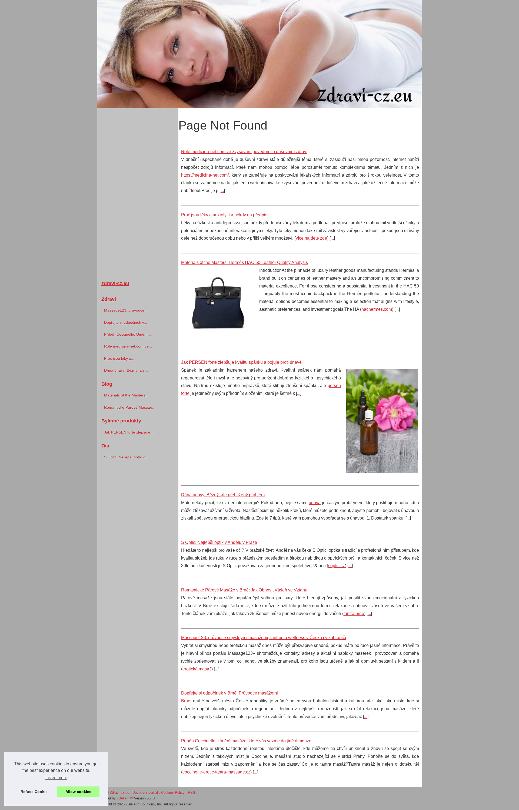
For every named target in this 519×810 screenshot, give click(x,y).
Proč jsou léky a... (119, 358)
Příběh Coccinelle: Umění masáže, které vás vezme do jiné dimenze (246, 741)
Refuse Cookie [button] (34, 791)
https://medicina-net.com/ (205, 175)
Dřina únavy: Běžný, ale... (126, 370)
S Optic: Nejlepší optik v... (126, 457)
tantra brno (354, 613)
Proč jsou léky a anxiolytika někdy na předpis (224, 215)
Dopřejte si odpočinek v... (125, 322)
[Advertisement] (137, 192)
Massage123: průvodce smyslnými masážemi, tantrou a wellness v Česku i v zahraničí (263, 637)
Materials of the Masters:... (127, 395)
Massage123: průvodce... (126, 310)
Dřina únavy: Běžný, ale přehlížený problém (223, 494)
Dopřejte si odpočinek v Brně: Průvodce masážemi (229, 693)
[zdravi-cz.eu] (259, 54)
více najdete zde (311, 238)
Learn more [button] (56, 777)
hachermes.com (376, 309)
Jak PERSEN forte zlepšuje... (129, 432)
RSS (191, 793)
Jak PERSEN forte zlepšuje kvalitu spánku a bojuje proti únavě (241, 362)
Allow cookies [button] (78, 791)
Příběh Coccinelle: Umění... (127, 334)
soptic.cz (336, 565)
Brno (185, 701)
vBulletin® (125, 798)
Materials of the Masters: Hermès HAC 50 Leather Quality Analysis (244, 262)
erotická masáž (196, 669)
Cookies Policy (173, 793)
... (222, 190)
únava (315, 502)
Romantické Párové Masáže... (129, 407)
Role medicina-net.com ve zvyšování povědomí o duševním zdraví (244, 151)
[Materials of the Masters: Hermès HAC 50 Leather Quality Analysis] (218, 304)
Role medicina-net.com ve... (128, 346)
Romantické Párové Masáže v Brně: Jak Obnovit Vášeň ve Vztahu (244, 590)
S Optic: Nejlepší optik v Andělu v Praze (219, 542)
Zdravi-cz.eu (119, 793)
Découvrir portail (145, 793)
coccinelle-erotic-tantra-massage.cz (216, 772)
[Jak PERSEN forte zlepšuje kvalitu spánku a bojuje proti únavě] (382, 420)
